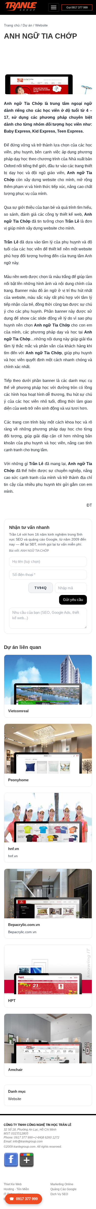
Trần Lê (23, 7)
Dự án (27, 25)
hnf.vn (13, 849)
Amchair (15, 1069)
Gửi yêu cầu (73, 599)
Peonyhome (18, 780)
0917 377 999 (23, 1199)
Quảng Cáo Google (63, 1189)
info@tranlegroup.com (28, 1141)
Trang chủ (12, 25)
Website (41, 25)
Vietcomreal (18, 711)
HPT (12, 1000)
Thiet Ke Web (13, 1184)
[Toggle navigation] (53, 7)
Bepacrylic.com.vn (24, 925)
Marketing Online (61, 1184)
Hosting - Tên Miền (16, 1189)
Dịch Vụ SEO (59, 1194)
